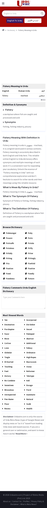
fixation (9, 268)
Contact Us (16, 501)
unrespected (10, 394)
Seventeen (9, 385)
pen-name (8, 399)
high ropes (31, 357)
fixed (8, 273)
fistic (30, 238)
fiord (28, 390)
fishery (5, 95)
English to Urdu (14, 21)
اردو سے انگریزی (33, 20)
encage (29, 385)
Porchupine (9, 329)
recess (7, 408)
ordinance (30, 352)
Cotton (7, 343)
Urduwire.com (16, 495)
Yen (5, 320)
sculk (28, 404)
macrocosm (31, 362)
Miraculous (9, 390)
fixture (31, 278)
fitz (8, 263)
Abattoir (30, 338)
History (7, 376)
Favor (6, 334)
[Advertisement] (23, 56)
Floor (6, 404)
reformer (30, 371)
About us (6, 501)
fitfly (30, 248)
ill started (8, 362)
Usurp (28, 366)
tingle (7, 357)
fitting (9, 258)
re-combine (9, 380)
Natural (29, 399)
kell (28, 380)
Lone (6, 348)
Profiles (26, 501)
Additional (31, 343)
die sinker (30, 324)
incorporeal (31, 320)
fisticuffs (10, 243)
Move (6, 338)
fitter (30, 253)
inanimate (30, 394)
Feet (6, 371)
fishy (30, 233)
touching (8, 366)
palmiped (30, 334)
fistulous (10, 248)
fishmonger (11, 233)
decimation (9, 324)
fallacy (29, 348)
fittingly (32, 258)
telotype (30, 376)
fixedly (31, 273)
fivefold (31, 263)
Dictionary (11, 30)
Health (29, 408)
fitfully (9, 253)
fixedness (10, 278)
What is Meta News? (28, 504)
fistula (31, 243)
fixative (31, 268)
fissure (9, 238)
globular (8, 352)
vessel (29, 329)
